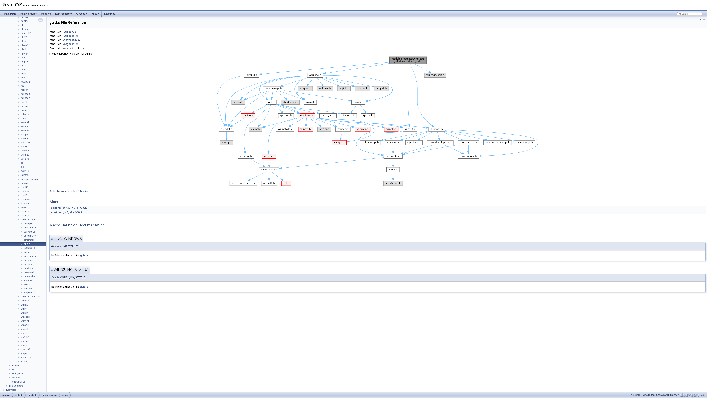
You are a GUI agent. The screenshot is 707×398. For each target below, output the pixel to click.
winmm (24, 313)
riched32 (25, 98)
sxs (22, 167)
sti (22, 163)
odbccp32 (26, 33)
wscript (24, 341)
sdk (14, 369)
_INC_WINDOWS (72, 212)
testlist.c (28, 284)
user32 (24, 187)
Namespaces (62, 13)
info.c (26, 252)
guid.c (27, 244)
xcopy (24, 353)
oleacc (24, 41)
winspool (25, 317)
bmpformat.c (30, 227)
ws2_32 (25, 337)
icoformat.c (29, 248)
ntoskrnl (16, 365)
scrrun (24, 118)
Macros (703, 19)
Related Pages (28, 13)
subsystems (18, 373)
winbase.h (70, 35)
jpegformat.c (30, 256)
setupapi (25, 134)
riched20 (25, 94)
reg (22, 86)
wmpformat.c (30, 292)
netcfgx (24, 21)
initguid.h (71, 40)
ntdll (23, 25)
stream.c (28, 280)
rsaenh (24, 106)
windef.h (70, 31)
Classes (80, 13)
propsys (25, 61)
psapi (24, 65)
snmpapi (25, 154)
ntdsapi (24, 29)
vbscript (25, 203)
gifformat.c (29, 240)
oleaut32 (25, 45)
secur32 (25, 122)
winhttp (24, 304)
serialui (24, 126)
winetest (25, 300)
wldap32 (25, 325)
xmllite (24, 361)
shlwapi (25, 150)
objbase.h (70, 44)
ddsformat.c (30, 236)
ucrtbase (25, 175)
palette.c (28, 264)
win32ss (16, 377)
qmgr (23, 73)
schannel (25, 114)
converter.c (29, 232)
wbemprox (26, 215)
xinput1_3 (26, 357)
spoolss (25, 159)
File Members (16, 386)
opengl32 (26, 53)
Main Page (10, 13)
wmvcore (25, 333)
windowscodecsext (30, 296)
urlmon (24, 183)
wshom (24, 345)
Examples (109, 13)
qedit (23, 69)
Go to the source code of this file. (68, 191)
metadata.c (29, 260)
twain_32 (25, 171)
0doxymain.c (18, 381)
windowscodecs (29, 219)
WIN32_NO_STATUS (75, 207)
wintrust (25, 321)
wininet (24, 309)
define (57, 207)
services (25, 130)
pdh (23, 57)
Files (94, 13)
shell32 (24, 146)
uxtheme (25, 199)
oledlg (24, 49)
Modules (46, 13)
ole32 (24, 37)
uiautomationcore (29, 179)
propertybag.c (31, 276)
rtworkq (24, 110)
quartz (24, 77)
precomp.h (29, 272)
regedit (24, 90)
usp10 (24, 195)
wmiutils (25, 329)
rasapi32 (25, 82)
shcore (24, 138)
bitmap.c (28, 223)
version (24, 207)
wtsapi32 (25, 349)
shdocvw (25, 142)
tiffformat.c (29, 288)
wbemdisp (26, 211)
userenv (25, 191)
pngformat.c (30, 268)
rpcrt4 (24, 102)
